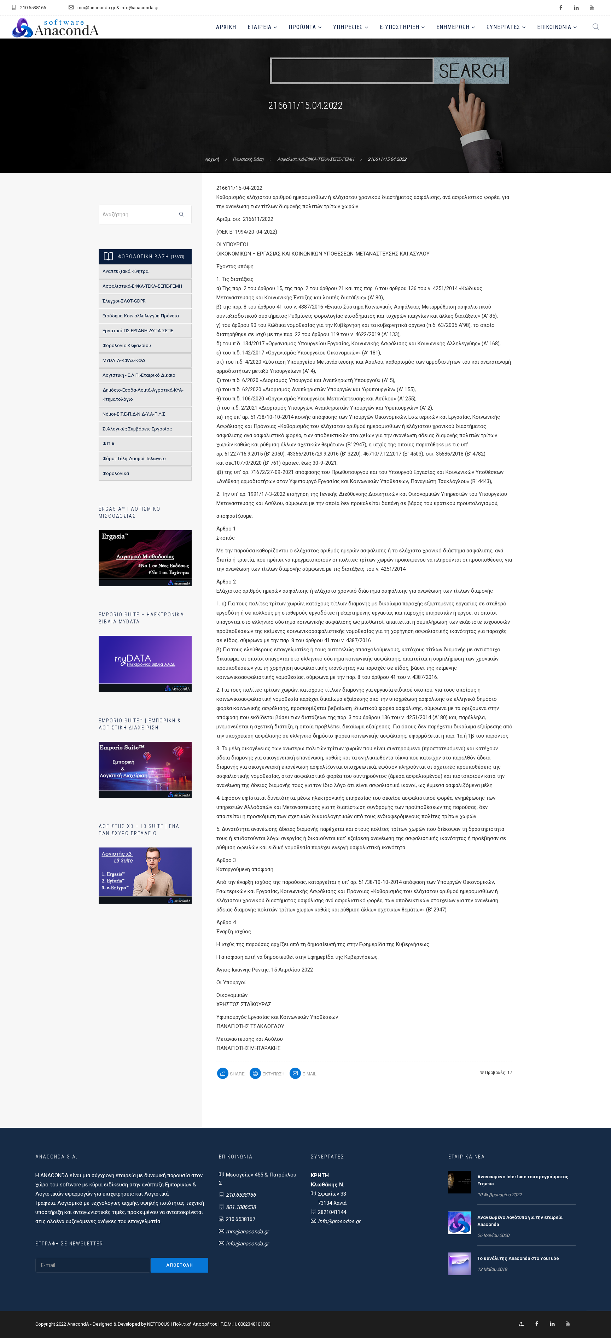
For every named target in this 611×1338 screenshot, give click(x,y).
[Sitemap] (521, 1324)
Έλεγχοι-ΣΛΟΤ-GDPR (124, 301)
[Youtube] (568, 1324)
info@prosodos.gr (339, 1221)
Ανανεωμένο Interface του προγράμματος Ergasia (523, 1180)
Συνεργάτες (503, 27)
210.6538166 (241, 1195)
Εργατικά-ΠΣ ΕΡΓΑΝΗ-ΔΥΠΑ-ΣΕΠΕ (138, 330)
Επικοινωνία (554, 27)
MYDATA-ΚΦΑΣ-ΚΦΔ (124, 360)
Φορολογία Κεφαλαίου (127, 345)
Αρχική (226, 27)
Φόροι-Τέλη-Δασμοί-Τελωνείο (134, 458)
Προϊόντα (302, 27)
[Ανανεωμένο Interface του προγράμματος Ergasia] (459, 1182)
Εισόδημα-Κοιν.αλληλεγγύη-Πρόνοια (141, 315)
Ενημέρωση (453, 27)
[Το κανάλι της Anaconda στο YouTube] (459, 1263)
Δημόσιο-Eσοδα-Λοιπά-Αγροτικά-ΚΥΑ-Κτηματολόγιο (143, 394)
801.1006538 (241, 1207)
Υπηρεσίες (348, 27)
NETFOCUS (159, 1324)
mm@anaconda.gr (247, 1231)
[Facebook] (537, 1324)
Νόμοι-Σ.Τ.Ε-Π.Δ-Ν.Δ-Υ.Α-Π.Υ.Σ (134, 414)
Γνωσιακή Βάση (248, 159)
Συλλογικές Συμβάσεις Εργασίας (137, 429)
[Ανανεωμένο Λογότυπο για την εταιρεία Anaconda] (459, 1222)
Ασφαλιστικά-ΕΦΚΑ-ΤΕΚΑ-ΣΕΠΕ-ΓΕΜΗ (315, 159)
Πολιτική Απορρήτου (195, 1324)
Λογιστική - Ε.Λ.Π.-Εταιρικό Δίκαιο (139, 375)
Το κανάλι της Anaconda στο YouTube (518, 1258)
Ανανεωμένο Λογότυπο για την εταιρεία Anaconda (520, 1221)
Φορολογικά (116, 473)
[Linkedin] (552, 1324)
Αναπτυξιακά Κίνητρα (126, 271)
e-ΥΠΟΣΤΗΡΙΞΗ (399, 27)
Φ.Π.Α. (109, 443)
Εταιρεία (260, 27)
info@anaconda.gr (247, 1243)
